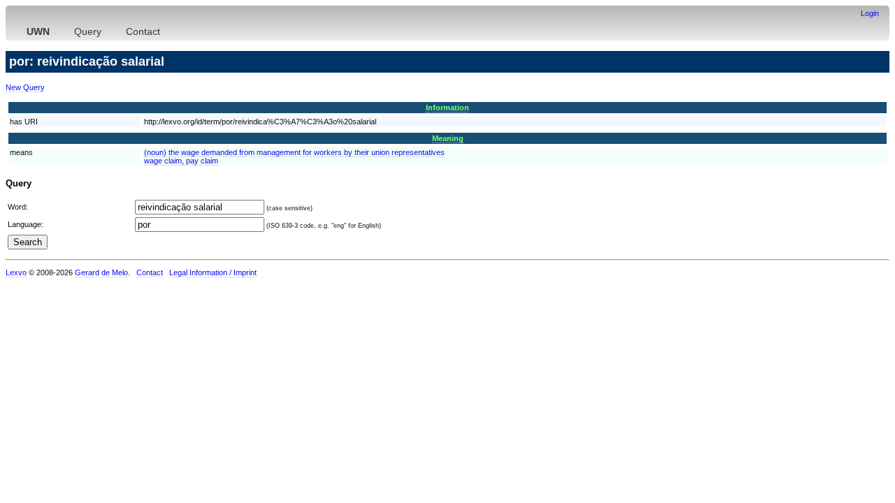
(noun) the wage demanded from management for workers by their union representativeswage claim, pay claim (294, 156)
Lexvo (16, 272)
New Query (25, 87)
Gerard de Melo (101, 272)
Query (87, 31)
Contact (143, 31)
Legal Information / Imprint (213, 272)
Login (870, 13)
